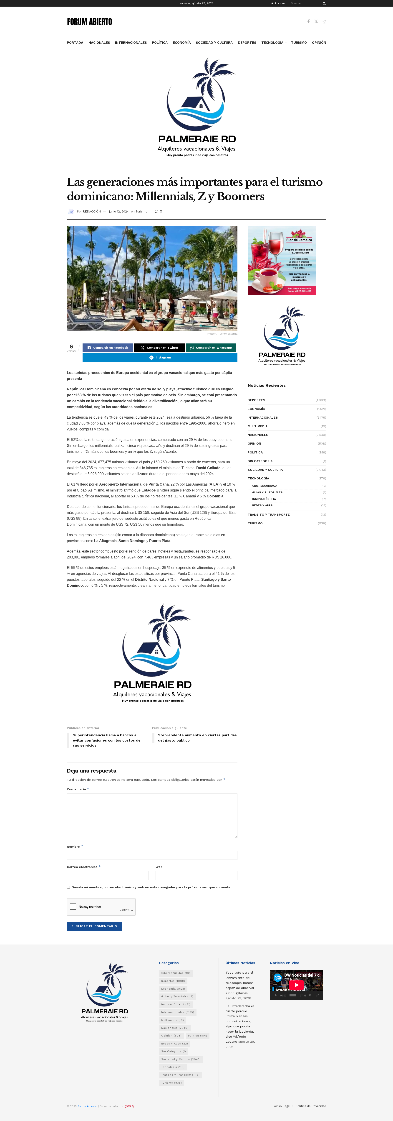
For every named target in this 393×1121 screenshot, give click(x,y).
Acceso (279, 3)
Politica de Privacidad (310, 1106)
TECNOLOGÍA (272, 43)
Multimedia (257, 426)
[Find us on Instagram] (324, 21)
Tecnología (258, 478)
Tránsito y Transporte (269, 514)
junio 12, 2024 (119, 211)
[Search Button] (323, 3)
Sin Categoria (260, 461)
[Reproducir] (276, 995)
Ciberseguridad (264, 485)
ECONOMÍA (182, 43)
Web (159, 867)
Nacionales (258, 435)
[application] (296, 985)
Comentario (78, 789)
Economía (256, 409)
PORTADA (75, 43)
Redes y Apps (262, 505)
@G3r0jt (130, 1106)
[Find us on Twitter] (316, 21)
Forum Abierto (88, 1106)
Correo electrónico (84, 867)
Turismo (141, 211)
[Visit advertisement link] (196, 114)
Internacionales (263, 417)
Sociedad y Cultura (265, 469)
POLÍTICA (160, 43)
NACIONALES (99, 43)
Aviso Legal (282, 1106)
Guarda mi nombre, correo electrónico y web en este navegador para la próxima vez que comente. (151, 887)
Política (255, 452)
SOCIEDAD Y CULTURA (214, 43)
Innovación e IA (264, 499)
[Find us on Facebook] (308, 21)
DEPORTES (247, 43)
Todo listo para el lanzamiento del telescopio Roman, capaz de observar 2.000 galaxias (240, 983)
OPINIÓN (319, 43)
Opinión (254, 443)
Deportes (256, 400)
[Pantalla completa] (317, 995)
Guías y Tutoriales (267, 492)
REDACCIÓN (92, 211)
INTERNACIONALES (131, 43)
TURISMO (299, 43)
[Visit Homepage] (89, 21)
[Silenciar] (310, 995)
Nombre (75, 846)
